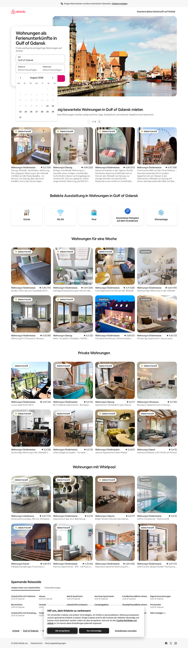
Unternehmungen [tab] (53, 587)
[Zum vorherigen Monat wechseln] (20, 78)
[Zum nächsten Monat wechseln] (52, 78)
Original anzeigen (119, 3)
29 (47, 111)
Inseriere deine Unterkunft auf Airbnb (156, 11)
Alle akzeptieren (62, 631)
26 (31, 111)
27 (36, 111)
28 (42, 111)
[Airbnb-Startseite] (18, 11)
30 (53, 111)
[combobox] (40, 60)
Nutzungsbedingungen (55, 643)
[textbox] (28, 70)
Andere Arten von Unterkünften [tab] (25, 587)
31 (20, 117)
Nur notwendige (94, 631)
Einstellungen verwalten (126, 631)
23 (53, 106)
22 (47, 106)
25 (26, 111)
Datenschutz (36, 643)
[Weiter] (99, 121)
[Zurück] (89, 121)
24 (20, 111)
